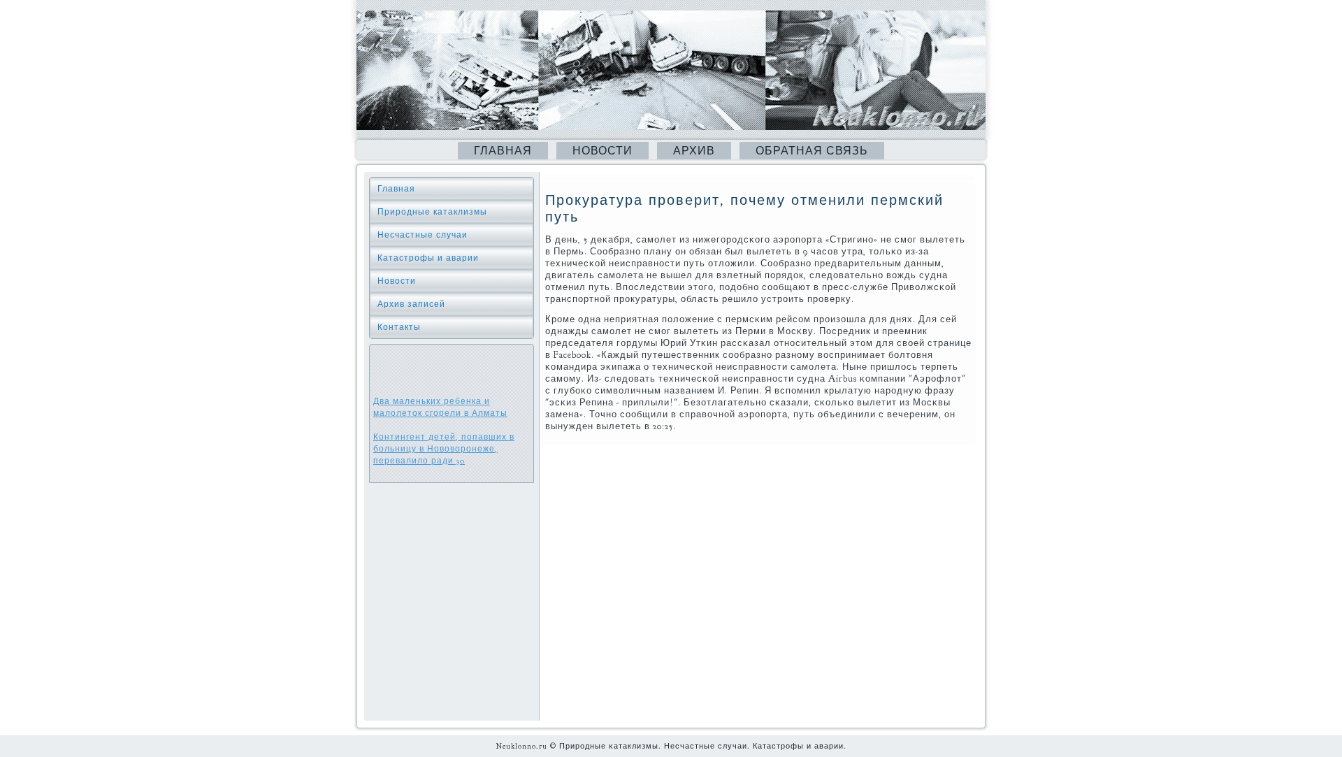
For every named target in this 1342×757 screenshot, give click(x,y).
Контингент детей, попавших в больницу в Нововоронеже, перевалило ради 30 (443, 448)
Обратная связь (812, 151)
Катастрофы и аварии (428, 258)
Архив (694, 151)
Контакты (399, 327)
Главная (503, 151)
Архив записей (411, 304)
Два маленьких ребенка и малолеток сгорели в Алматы (440, 407)
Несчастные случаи (422, 234)
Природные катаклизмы (432, 211)
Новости (602, 151)
